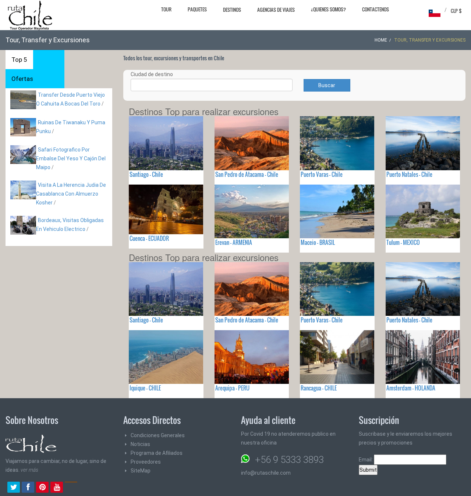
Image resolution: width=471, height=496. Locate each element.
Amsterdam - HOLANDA (410, 388)
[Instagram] (71, 488)
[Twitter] (13, 488)
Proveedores (146, 462)
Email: (366, 460)
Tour (166, 9)
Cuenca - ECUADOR (149, 238)
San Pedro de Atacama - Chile (246, 174)
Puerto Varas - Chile (322, 174)
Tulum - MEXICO (403, 242)
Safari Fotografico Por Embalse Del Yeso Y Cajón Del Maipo (71, 158)
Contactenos (375, 9)
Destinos (232, 9)
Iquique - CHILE (145, 388)
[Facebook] (28, 488)
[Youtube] (56, 488)
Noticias (140, 444)
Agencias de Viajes (276, 9)
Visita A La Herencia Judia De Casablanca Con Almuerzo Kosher (71, 194)
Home (381, 40)
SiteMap (140, 471)
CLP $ (456, 10)
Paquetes (197, 9)
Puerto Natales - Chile (409, 174)
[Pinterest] (42, 488)
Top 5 (19, 59)
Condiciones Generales (158, 435)
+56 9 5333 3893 (289, 459)
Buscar (326, 85)
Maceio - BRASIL (318, 242)
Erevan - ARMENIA (233, 242)
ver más (29, 470)
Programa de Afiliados (157, 453)
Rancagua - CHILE (319, 388)
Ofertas (22, 78)
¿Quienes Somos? (328, 9)
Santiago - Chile (146, 174)
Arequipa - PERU (232, 388)
